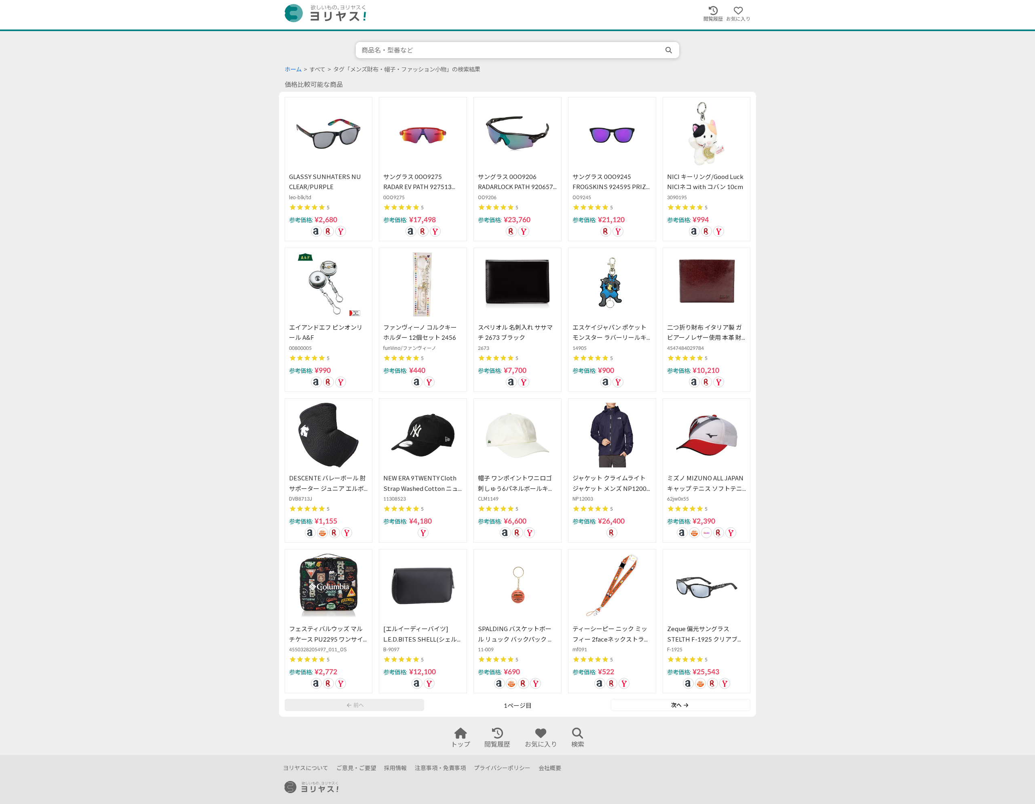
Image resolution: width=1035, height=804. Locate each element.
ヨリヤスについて (305, 767)
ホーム (293, 69)
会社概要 (550, 767)
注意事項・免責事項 (440, 767)
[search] (669, 50)
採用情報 (395, 767)
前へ (358, 705)
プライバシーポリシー (502, 767)
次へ (676, 705)
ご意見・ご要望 (356, 767)
